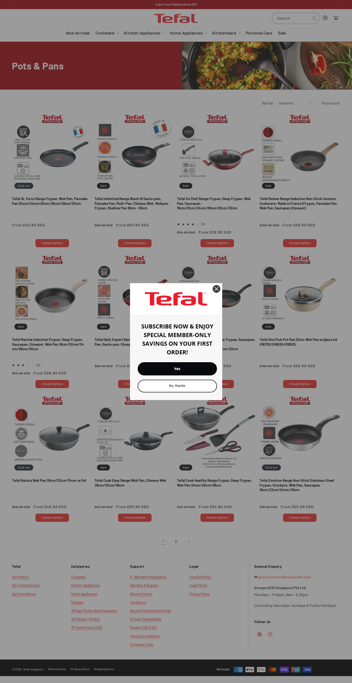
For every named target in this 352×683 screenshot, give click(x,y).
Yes (177, 369)
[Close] (216, 289)
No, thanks (177, 386)
